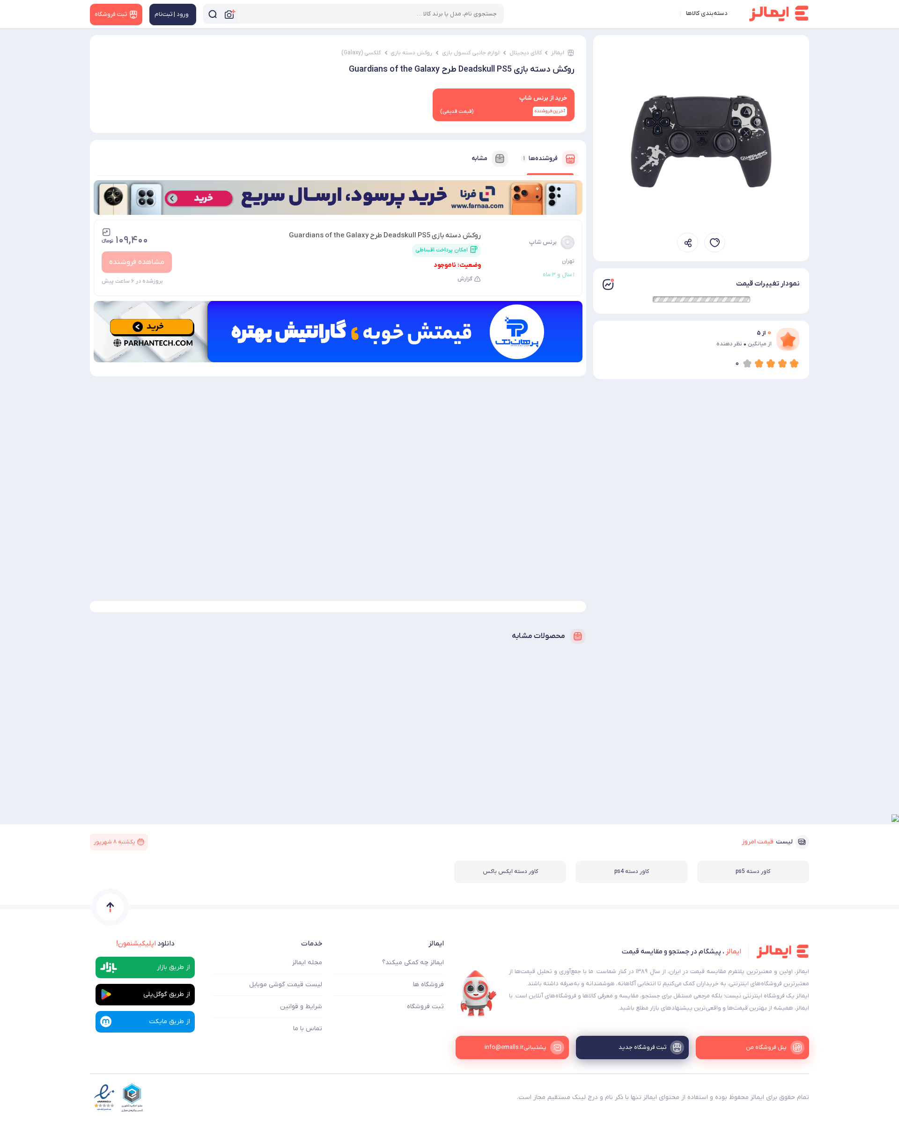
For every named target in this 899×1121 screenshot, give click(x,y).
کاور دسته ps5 (753, 871)
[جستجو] (212, 14)
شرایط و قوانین (301, 1006)
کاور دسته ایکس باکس (510, 871)
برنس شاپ (543, 242)
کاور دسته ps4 (631, 871)
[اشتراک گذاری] (687, 243)
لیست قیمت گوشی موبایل (285, 984)
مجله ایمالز (307, 962)
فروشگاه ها (428, 984)
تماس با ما (307, 1028)
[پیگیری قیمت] (714, 243)
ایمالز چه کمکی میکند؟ (413, 962)
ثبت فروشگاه (425, 1006)
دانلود (145, 943)
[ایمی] (478, 993)
